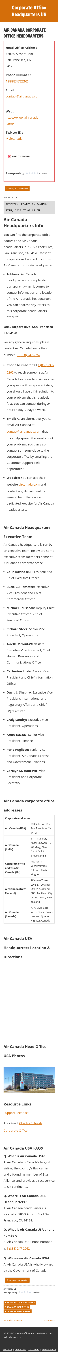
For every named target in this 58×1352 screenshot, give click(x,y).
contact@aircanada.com (24, 431)
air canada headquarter (17, 1311)
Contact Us (20, 1349)
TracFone (48, 1320)
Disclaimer (33, 1349)
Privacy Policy (49, 1349)
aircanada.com (29, 484)
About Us (7, 1349)
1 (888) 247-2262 (28, 355)
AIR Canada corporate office (20, 1302)
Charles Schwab (13, 1320)
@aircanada (14, 139)
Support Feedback (16, 1113)
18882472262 (17, 81)
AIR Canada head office (17, 1307)
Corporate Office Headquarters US (29, 11)
